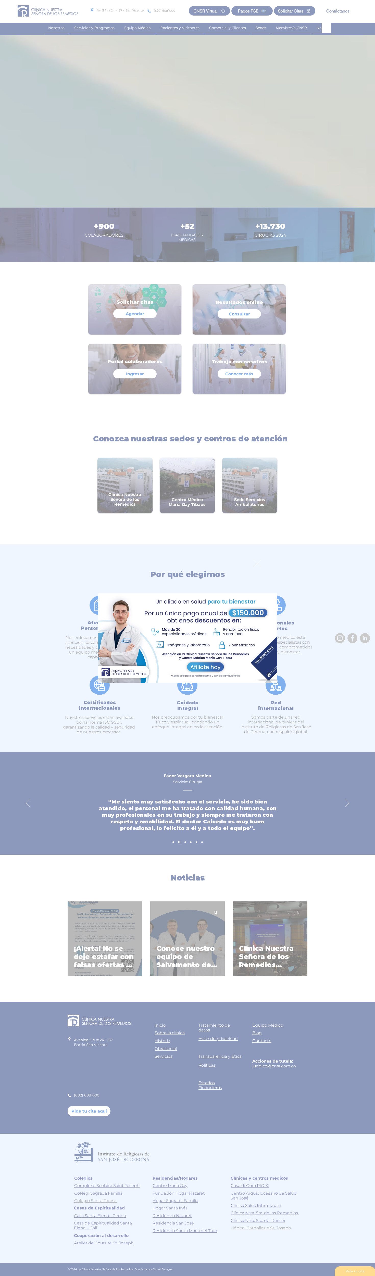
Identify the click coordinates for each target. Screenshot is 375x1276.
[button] (257, 563)
